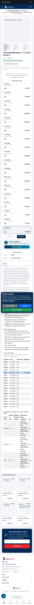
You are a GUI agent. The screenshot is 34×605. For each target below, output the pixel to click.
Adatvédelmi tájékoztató (8, 300)
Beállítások (25, 305)
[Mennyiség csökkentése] (4, 236)
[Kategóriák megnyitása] (2, 6)
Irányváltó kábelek (27, 12)
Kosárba (22, 236)
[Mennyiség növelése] (14, 236)
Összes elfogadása (17, 309)
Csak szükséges (10, 305)
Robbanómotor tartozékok (15, 12)
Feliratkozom (17, 546)
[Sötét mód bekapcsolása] (30, 2)
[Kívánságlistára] (13, 488)
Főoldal (5, 12)
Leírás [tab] (5, 263)
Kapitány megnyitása (17, 246)
